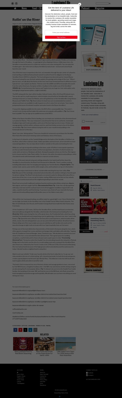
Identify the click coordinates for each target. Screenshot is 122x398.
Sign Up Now (61, 37)
